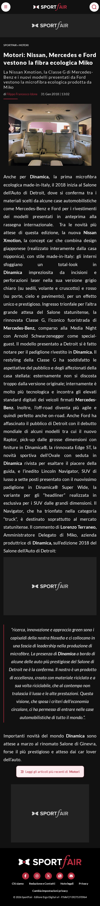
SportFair (10, 45)
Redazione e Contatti (42, 883)
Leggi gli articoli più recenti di (52, 772)
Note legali (66, 883)
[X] (48, 875)
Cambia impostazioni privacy (50, 890)
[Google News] (59, 875)
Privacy (83, 883)
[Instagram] (36, 875)
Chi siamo (18, 883)
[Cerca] (94, 7)
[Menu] (5, 7)
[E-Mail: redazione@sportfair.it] (71, 875)
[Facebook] (25, 875)
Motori (24, 45)
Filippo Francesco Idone (22, 94)
